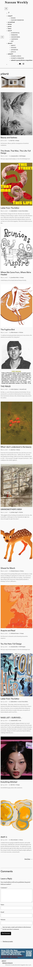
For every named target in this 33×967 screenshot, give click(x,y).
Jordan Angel (14, 512)
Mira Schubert (14, 840)
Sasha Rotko (14, 211)
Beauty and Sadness (9, 138)
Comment (4, 887)
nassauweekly (14, 156)
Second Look (23, 389)
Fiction (21, 332)
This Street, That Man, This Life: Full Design (16, 152)
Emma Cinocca (15, 571)
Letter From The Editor (10, 208)
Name (2, 904)
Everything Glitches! (9, 782)
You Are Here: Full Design (11, 644)
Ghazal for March (8, 568)
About (4, 961)
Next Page (28, 859)
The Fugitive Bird (8, 330)
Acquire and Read (8, 631)
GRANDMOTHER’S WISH (11, 509)
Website (3, 919)
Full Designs (22, 156)
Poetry (18, 449)
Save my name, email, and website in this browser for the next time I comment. (17, 928)
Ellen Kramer (14, 332)
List (20, 720)
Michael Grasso (15, 633)
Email (2, 912)
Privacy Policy (7, 963)
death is (4, 837)
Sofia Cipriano (14, 389)
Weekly (22, 2)
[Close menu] (6, 8)
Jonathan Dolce (15, 277)
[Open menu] (2, 37)
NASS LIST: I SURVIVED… (11, 718)
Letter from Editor (23, 211)
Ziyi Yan (12, 140)
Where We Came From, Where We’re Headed (16, 273)
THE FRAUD (6, 386)
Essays (17, 140)
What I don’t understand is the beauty (16, 447)
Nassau (10, 2)
